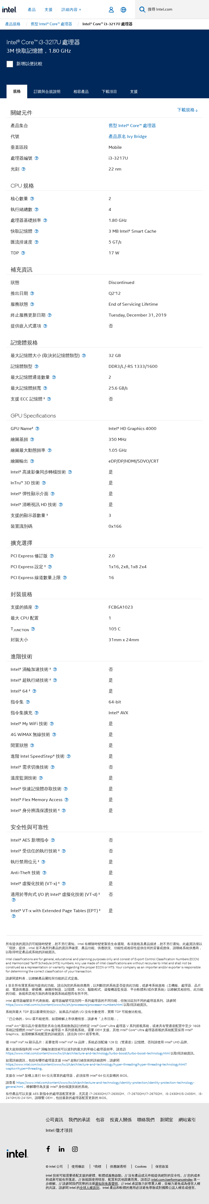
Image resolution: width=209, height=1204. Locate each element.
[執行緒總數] (36, 209)
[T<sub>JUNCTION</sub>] (33, 629)
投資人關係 (121, 1120)
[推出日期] (32, 293)
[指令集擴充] (36, 712)
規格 (17, 91)
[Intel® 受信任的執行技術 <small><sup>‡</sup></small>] (64, 851)
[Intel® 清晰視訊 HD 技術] (61, 504)
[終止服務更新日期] (50, 315)
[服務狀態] (32, 304)
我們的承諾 (79, 1120)
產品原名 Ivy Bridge (128, 136)
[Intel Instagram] (75, 1150)
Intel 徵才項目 (59, 1130)
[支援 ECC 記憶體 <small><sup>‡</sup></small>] (49, 399)
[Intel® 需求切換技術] (53, 767)
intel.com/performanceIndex (172, 1179)
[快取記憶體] (36, 231)
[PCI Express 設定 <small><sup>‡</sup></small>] (50, 566)
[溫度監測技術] (41, 778)
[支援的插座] (36, 607)
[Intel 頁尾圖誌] (17, 1153)
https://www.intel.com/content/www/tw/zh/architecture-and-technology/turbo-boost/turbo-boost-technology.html (88, 1053)
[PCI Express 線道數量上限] (65, 577)
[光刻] (23, 169)
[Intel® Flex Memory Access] (66, 799)
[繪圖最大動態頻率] (50, 450)
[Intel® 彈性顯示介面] (53, 493)
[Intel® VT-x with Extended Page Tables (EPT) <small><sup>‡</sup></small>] (14, 916)
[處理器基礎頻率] (45, 220)
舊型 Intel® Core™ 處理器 (132, 125)
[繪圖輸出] (32, 461)
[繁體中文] (123, 9)
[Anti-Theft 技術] (44, 872)
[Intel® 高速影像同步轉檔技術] (70, 472)
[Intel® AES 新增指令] (53, 840)
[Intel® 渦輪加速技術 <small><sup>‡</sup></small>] (55, 669)
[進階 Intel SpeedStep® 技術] (69, 756)
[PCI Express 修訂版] (52, 556)
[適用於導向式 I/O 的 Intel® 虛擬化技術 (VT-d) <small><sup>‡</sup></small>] (14, 900)
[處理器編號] (36, 158)
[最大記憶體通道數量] (54, 377)
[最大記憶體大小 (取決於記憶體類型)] (84, 355)
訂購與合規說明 (47, 91)
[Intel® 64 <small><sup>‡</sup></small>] (34, 691)
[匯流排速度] (36, 242)
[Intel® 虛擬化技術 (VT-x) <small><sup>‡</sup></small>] (64, 883)
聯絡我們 (146, 1120)
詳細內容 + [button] (71, 9)
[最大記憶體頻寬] (45, 388)
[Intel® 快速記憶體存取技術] (66, 788)
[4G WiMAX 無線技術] (54, 734)
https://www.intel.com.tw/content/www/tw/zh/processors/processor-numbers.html (64, 1005)
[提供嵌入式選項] (45, 326)
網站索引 (187, 1120)
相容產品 (81, 91)
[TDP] (23, 253)
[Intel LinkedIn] (61, 1150)
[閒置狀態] (32, 745)
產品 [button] (32, 9)
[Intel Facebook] (48, 1150)
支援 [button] (49, 9)
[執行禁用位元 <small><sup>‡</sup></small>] (43, 861)
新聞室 (166, 1120)
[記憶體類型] (36, 366)
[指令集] (28, 702)
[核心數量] (32, 198)
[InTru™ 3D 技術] (44, 483)
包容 (100, 1120)
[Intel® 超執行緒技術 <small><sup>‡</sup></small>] (55, 680)
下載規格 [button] (186, 110)
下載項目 (109, 91)
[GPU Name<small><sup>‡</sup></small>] (37, 428)
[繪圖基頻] (32, 439)
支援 (134, 91)
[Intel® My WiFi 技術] (52, 723)
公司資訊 (54, 1120)
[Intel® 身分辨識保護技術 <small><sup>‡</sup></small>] (64, 810)
